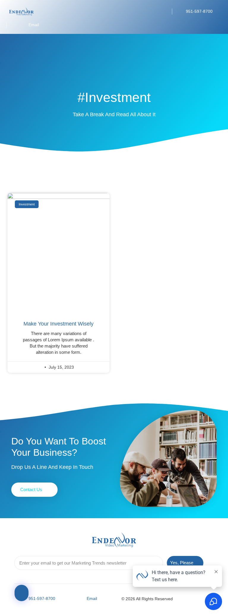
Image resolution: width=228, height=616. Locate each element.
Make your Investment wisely (58, 324)
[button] (161, 11)
